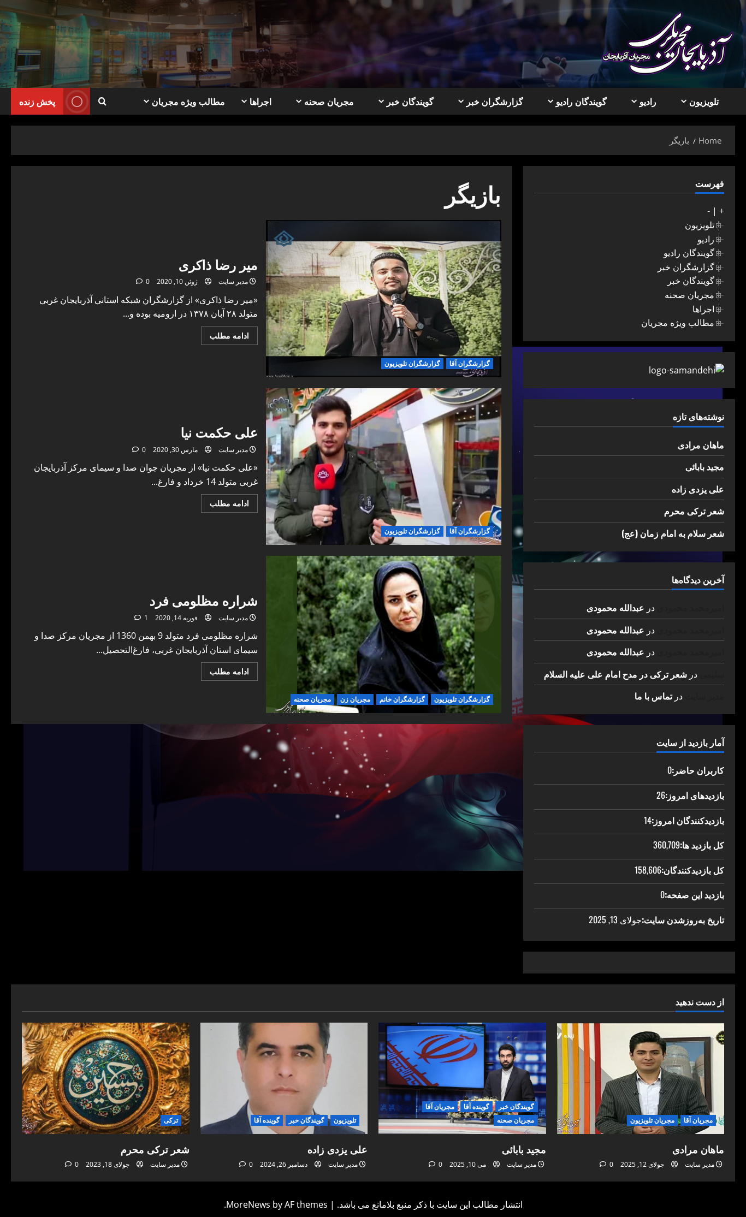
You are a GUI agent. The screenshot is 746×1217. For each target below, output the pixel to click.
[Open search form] (102, 101)
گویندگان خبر (410, 101)
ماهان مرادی (701, 444)
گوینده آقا (476, 1106)
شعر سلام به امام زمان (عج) (672, 532)
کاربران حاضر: (698, 769)
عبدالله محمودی (615, 607)
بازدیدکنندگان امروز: (688, 820)
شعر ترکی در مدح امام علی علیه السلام (615, 673)
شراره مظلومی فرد (384, 634)
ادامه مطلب (225, 337)
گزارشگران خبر (494, 101)
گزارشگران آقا (469, 363)
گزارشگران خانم (402, 699)
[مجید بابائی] (462, 1078)
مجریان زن (355, 699)
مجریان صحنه (329, 101)
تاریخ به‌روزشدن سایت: (683, 919)
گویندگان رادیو (581, 101)
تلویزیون (704, 101)
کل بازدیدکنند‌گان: (692, 869)
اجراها (260, 101)
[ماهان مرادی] (641, 1078)
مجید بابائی (704, 466)
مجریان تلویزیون (652, 1120)
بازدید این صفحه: (694, 894)
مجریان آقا (698, 1120)
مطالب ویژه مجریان (188, 101)
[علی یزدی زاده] (284, 1078)
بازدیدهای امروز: (694, 795)
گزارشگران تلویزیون (412, 363)
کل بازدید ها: (702, 844)
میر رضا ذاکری (384, 298)
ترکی (171, 1120)
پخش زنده (37, 101)
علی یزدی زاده (698, 488)
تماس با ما (653, 695)
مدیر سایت (233, 281)
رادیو (648, 101)
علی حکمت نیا (384, 466)
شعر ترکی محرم (694, 510)
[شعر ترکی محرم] (106, 1078)
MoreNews (248, 1204)
